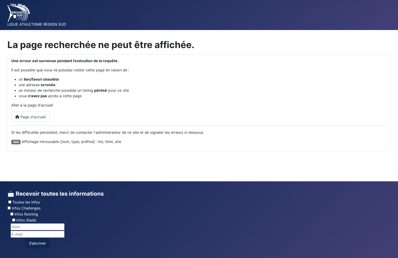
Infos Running (26, 214)
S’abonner (37, 243)
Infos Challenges (26, 208)
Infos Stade (26, 220)
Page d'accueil (32, 117)
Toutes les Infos (26, 202)
